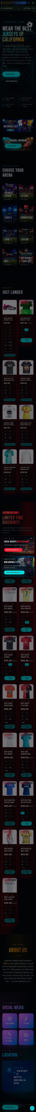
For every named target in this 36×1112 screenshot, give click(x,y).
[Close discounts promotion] (31, 538)
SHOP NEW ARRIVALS (13, 572)
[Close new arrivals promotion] (31, 559)
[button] (18, 544)
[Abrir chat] (32, 1108)
